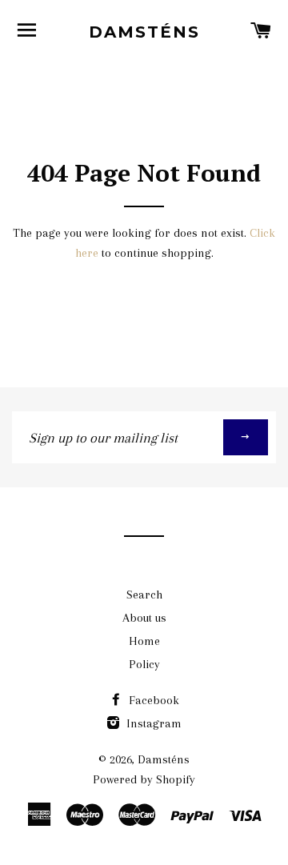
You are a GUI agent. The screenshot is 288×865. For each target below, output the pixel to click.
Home (144, 641)
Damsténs (144, 32)
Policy (144, 664)
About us (144, 618)
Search (144, 594)
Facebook (152, 700)
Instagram (152, 723)
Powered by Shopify (144, 779)
